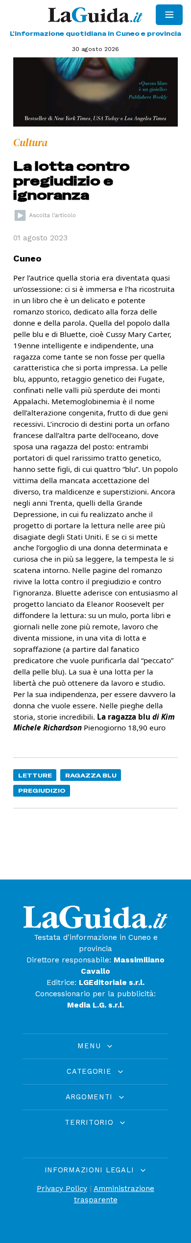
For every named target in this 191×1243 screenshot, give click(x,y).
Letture (35, 775)
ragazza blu (91, 775)
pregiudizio (42, 790)
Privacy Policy (62, 1188)
